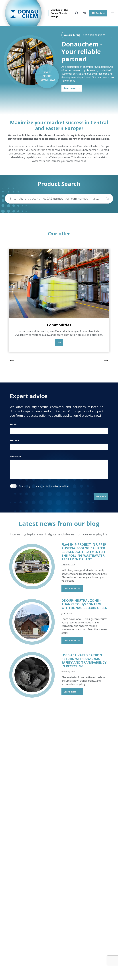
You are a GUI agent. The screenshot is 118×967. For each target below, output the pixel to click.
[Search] (107, 199)
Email (13, 424)
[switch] (13, 486)
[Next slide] (106, 360)
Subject (14, 440)
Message (15, 456)
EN (84, 13)
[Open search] (76, 13)
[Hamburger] (112, 13)
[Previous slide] (12, 360)
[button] (98, 13)
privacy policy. (61, 486)
